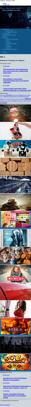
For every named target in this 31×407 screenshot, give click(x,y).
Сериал (28, 95)
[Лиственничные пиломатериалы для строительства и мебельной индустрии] (15, 175)
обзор (27, 98)
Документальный (11, 43)
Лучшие (20, 95)
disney (1, 95)
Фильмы (8, 42)
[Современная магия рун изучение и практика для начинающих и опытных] (15, 264)
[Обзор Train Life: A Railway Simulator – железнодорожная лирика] (15, 192)
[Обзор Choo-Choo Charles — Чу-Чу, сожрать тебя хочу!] (15, 121)
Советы (1, 96)
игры (8, 99)
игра (6, 99)
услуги (1, 102)
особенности (3, 100)
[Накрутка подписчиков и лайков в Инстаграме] (15, 282)
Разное (5, 38)
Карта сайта (9, 30)
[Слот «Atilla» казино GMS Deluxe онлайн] (15, 335)
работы (25, 100)
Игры (7, 40)
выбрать (2, 99)
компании (21, 99)
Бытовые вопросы (10, 49)
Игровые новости (9, 35)
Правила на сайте (11, 32)
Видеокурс (9, 95)
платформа (9, 100)
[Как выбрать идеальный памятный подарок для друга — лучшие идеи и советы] (15, 139)
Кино (5, 36)
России (24, 95)
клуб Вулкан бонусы (14, 99)
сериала (29, 100)
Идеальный (15, 95)
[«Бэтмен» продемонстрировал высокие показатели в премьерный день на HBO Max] (15, 353)
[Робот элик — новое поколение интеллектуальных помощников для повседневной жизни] (15, 157)
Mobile (8, 45)
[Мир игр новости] (10, 22)
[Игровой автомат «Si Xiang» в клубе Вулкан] (15, 371)
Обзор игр (6, 33)
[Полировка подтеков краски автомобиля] (15, 299)
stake (4, 95)
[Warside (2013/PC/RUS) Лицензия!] (14, 246)
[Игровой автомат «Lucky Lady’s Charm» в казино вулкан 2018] (15, 228)
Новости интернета (12, 39)
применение (20, 100)
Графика (8, 46)
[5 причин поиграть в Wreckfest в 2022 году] (15, 210)
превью (15, 100)
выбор (27, 96)
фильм (5, 102)
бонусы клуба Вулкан (19, 96)
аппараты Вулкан (8, 96)
